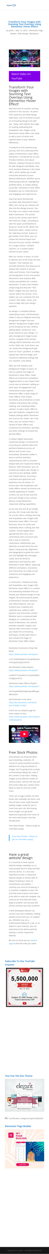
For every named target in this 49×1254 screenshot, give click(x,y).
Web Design (23, 33)
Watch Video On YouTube (21, 76)
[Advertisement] (24, 1042)
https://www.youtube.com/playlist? (24, 686)
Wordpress (34, 33)
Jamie (11, 30)
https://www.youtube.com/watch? (23, 654)
